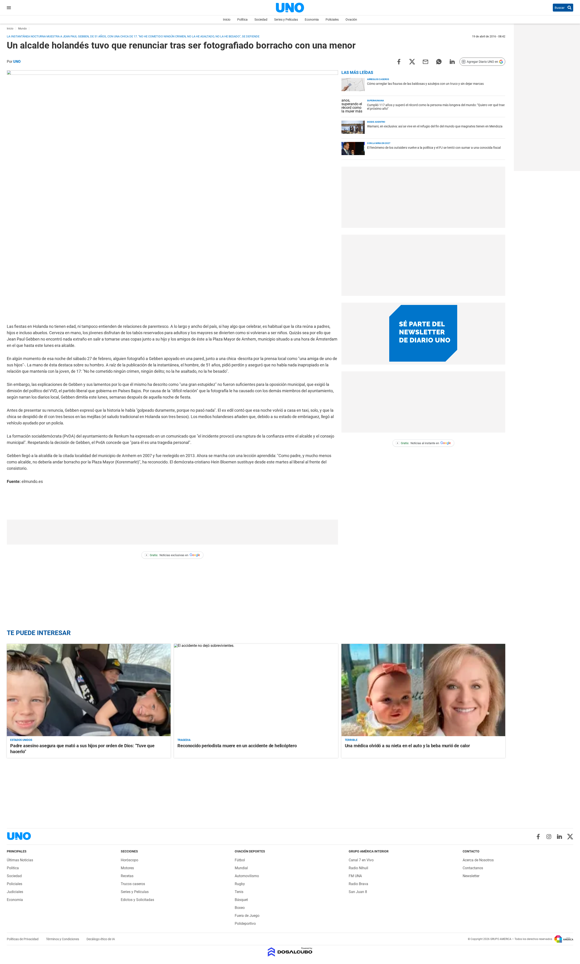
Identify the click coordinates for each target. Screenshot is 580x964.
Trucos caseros (133, 884)
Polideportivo (245, 923)
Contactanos (473, 868)
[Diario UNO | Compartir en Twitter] (412, 61)
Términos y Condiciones (63, 939)
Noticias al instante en (418, 443)
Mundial (241, 868)
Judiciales (15, 892)
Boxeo (240, 908)
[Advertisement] (172, 532)
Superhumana (375, 100)
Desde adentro (376, 122)
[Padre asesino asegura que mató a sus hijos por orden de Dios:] (89, 690)
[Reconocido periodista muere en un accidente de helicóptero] (256, 690)
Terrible (351, 740)
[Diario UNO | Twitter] (570, 836)
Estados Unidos (21, 740)
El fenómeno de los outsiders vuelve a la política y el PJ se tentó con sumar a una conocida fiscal (434, 147)
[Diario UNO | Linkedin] (559, 836)
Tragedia (184, 740)
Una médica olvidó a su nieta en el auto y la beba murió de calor (407, 745)
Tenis (239, 892)
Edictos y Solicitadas (137, 900)
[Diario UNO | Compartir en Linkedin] (452, 61)
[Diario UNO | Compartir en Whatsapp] (439, 61)
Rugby (240, 884)
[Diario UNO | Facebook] (538, 836)
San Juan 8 (358, 892)
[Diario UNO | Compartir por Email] (425, 61)
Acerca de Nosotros (478, 860)
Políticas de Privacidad (23, 939)
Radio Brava (358, 884)
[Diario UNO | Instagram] (549, 836)
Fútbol (240, 860)
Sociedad (260, 19)
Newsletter (471, 876)
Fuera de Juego (247, 915)
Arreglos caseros (378, 79)
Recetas (127, 876)
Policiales (332, 19)
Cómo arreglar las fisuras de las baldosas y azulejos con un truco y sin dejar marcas (425, 83)
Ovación (351, 19)
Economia (312, 19)
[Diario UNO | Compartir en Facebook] (398, 61)
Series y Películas (286, 19)
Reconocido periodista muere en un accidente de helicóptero (237, 745)
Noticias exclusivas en (167, 555)
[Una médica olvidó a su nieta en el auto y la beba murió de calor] (423, 690)
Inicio (226, 19)
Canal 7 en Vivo (361, 860)
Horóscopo (129, 860)
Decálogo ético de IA (101, 939)
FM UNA (355, 876)
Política (242, 19)
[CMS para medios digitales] (290, 952)
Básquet (241, 900)
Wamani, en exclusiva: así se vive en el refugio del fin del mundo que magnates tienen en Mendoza (435, 126)
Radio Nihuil (358, 868)
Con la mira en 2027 (378, 143)
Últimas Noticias (20, 860)
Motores (127, 868)
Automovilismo (247, 876)
